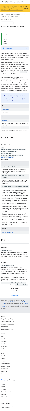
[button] (15, 48)
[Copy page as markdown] (8, 29)
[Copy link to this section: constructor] (12, 144)
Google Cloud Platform (7, 391)
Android (3, 356)
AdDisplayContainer (7, 157)
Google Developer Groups (7, 321)
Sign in (26, 2)
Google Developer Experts (7, 324)
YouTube (3, 349)
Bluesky (3, 338)
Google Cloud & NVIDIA (7, 329)
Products (8, 14)
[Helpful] (11, 19)
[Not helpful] (13, 19)
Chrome (3, 358)
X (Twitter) (4, 346)
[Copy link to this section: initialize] (9, 262)
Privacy (8, 403)
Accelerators (4, 326)
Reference (17, 16)
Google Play (4, 371)
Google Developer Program (8, 319)
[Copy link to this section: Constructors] (14, 138)
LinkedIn (3, 344)
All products (4, 397)
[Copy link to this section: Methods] (10, 240)
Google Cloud (4, 368)
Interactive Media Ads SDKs (12, 2)
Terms (3, 403)
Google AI (3, 394)
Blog (2, 336)
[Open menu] (2, 2)
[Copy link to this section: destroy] (9, 247)
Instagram (3, 341)
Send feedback (7, 23)
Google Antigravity (6, 366)
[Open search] (22, 2)
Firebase (3, 361)
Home (2, 14)
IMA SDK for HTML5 (8, 16)
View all (3, 374)
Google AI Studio (5, 363)
